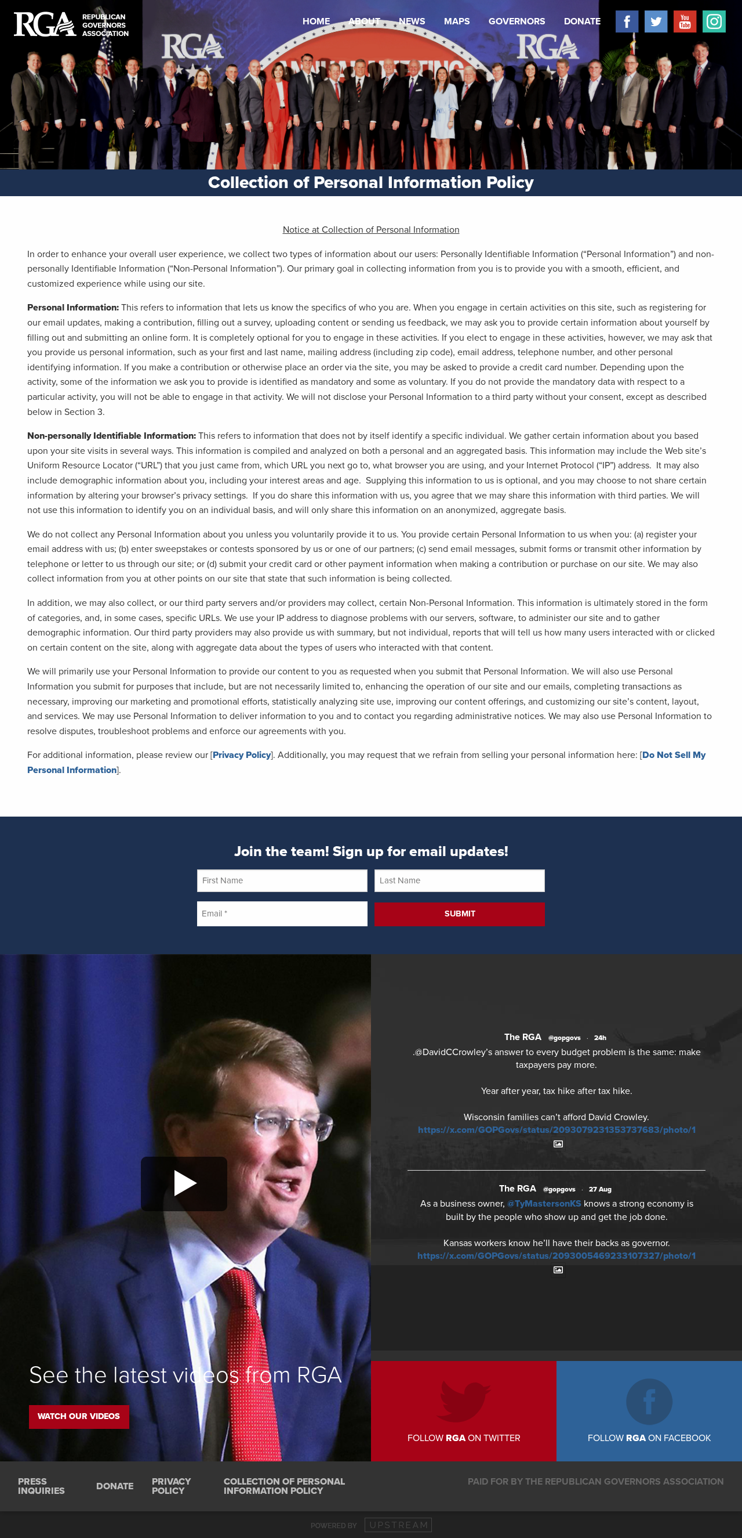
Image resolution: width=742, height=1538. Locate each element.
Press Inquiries (41, 1486)
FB (624, 21)
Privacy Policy (242, 755)
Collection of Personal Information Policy (284, 1486)
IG (711, 21)
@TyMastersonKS (544, 1204)
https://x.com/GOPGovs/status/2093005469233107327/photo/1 (556, 1256)
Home (316, 21)
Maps (457, 21)
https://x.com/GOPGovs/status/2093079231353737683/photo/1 (557, 1130)
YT (682, 21)
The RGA (522, 1037)
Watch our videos (79, 1416)
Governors (517, 21)
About (364, 21)
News (412, 21)
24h (600, 1038)
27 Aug (600, 1189)
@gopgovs (564, 1038)
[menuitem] (316, 21)
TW (653, 21)
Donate (582, 21)
